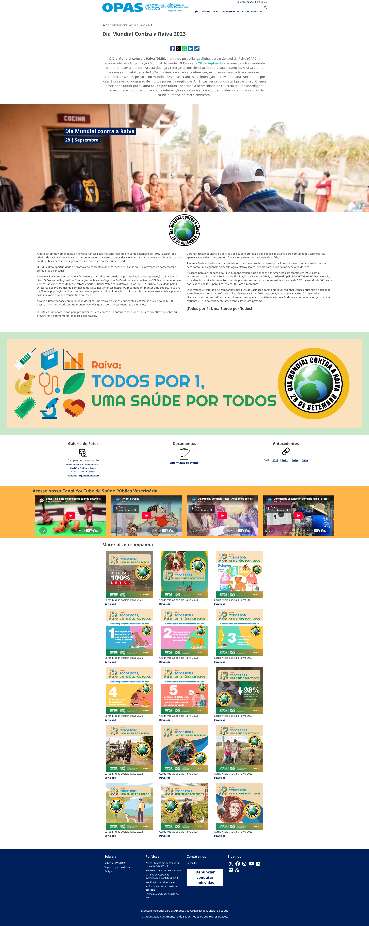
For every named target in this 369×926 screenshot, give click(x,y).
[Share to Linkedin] (190, 48)
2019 (305, 460)
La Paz (81, 472)
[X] (231, 864)
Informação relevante (184, 462)
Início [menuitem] (196, 12)
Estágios (109, 871)
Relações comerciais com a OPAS (163, 870)
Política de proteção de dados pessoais (162, 888)
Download (110, 603)
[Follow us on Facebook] (237, 864)
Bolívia (74, 472)
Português (261, 1)
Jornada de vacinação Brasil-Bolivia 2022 (83, 464)
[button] (196, 48)
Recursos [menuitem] (227, 11)
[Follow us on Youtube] (251, 864)
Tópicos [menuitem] (205, 11)
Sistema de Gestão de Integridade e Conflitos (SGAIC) (162, 876)
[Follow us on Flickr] (231, 870)
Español (250, 1)
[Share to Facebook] (172, 48)
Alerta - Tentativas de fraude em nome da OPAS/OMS (163, 864)
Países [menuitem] (216, 11)
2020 (295, 460)
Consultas (192, 863)
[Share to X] (178, 48)
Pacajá (93, 468)
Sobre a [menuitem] (255, 11)
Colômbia (90, 472)
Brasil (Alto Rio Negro (79, 468)
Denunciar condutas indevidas (205, 877)
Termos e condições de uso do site (162, 895)
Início (105, 25)
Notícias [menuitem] (242, 11)
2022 (275, 460)
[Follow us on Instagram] (244, 864)
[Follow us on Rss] (237, 870)
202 (284, 460)
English (241, 1)
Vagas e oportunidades (117, 867)
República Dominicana (89, 475)
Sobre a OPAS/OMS (115, 863)
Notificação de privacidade (160, 882)
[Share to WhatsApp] (184, 48)
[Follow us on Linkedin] (258, 864)
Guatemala (72, 475)
